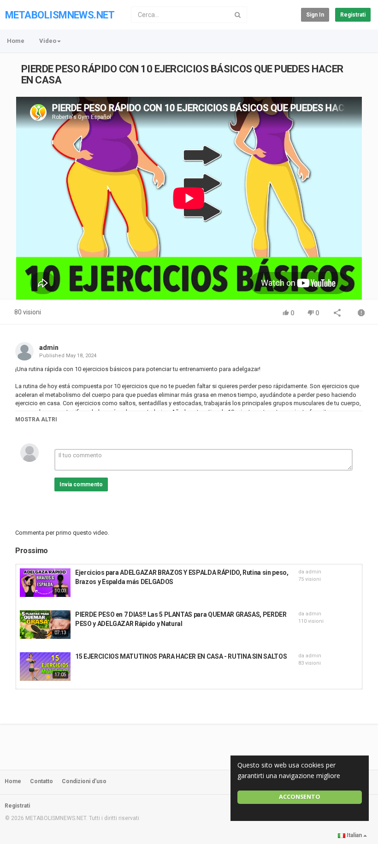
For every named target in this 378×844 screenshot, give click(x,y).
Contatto (41, 781)
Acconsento (299, 797)
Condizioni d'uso (84, 781)
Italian (354, 835)
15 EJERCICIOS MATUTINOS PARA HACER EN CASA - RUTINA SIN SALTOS (181, 656)
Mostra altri (36, 419)
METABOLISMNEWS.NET (59, 15)
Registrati (353, 15)
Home (15, 40)
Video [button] (47, 40)
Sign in (315, 15)
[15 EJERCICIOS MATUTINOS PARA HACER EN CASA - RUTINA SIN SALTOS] (45, 666)
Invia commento (81, 484)
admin (49, 347)
